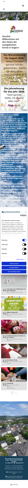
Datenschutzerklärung (8, 480)
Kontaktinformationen (11, 472)
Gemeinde (7, 412)
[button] (14, 6)
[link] (3, 212)
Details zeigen (20, 259)
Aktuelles (7, 404)
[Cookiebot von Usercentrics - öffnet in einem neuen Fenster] (20, 215)
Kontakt (7, 435)
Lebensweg (8, 424)
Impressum (8, 448)
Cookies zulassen (14, 263)
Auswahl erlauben (14, 267)
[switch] (24, 244)
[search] (4, 9)
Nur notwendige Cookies (14, 271)
